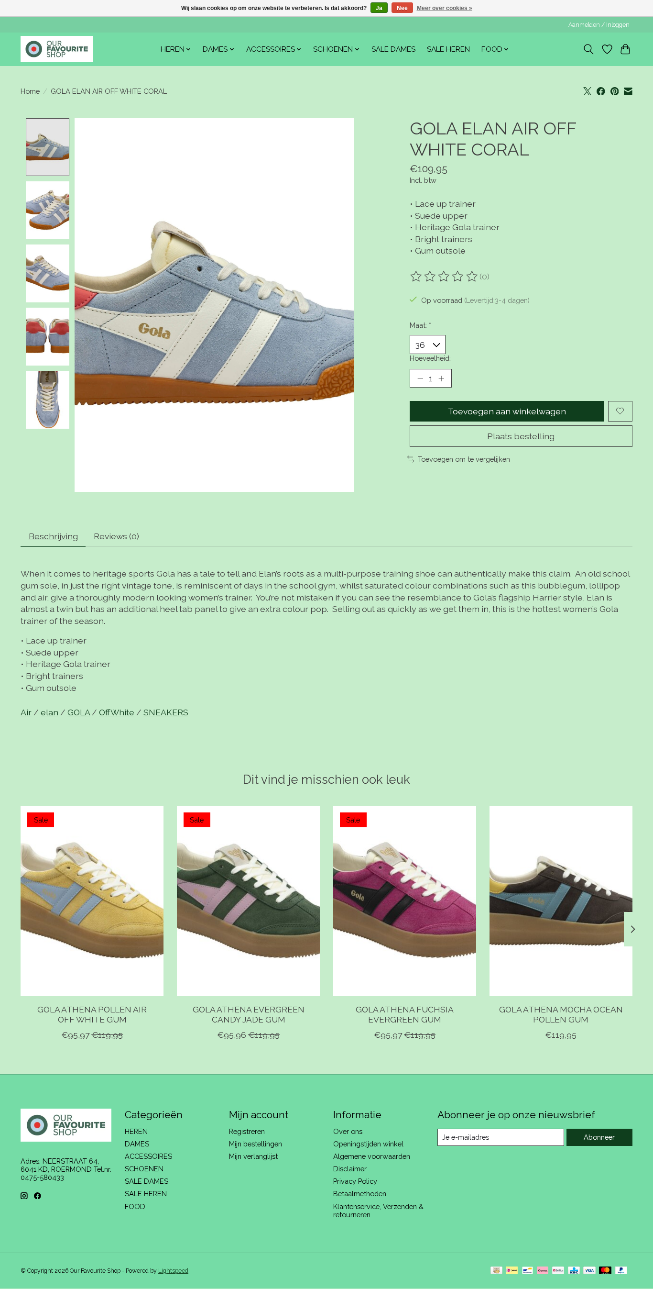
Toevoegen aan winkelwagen (507, 411)
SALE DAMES (393, 49)
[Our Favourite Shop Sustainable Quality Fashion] (57, 49)
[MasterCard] (605, 1271)
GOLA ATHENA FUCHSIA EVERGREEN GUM (405, 1014)
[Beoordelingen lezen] (444, 276)
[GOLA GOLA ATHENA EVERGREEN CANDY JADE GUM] (248, 901)
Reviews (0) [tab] (116, 536)
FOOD (135, 1206)
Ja (379, 8)
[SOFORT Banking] (542, 1271)
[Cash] (496, 1271)
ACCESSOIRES (148, 1156)
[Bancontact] (527, 1271)
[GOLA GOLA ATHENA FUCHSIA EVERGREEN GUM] (404, 901)
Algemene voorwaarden (371, 1156)
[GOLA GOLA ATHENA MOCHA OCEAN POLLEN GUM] (561, 901)
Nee (402, 8)
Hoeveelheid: (430, 358)
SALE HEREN (448, 49)
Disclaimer (350, 1169)
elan (49, 712)
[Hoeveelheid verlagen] (420, 378)
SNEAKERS (165, 712)
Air (26, 712)
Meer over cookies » (444, 8)
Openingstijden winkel (368, 1144)
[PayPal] (621, 1271)
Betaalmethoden (359, 1193)
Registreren (247, 1131)
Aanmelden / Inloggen (599, 25)
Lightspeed (173, 1270)
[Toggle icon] (589, 49)
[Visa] (589, 1271)
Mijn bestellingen (255, 1144)
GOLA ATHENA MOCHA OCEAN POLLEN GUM (561, 1014)
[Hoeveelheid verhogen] (441, 378)
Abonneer (599, 1137)
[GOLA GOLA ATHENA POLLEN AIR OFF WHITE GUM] (92, 901)
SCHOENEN (144, 1169)
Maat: (420, 325)
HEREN (136, 1131)
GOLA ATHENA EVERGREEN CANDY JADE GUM (249, 1014)
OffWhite (116, 712)
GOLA (78, 712)
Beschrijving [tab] (53, 536)
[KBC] (574, 1271)
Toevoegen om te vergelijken (464, 459)
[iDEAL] (512, 1271)
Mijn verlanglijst (253, 1156)
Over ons (347, 1131)
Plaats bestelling (521, 436)
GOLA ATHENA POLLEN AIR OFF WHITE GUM (92, 1014)
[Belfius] (558, 1271)
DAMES (137, 1144)
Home (30, 91)
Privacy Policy (355, 1181)
